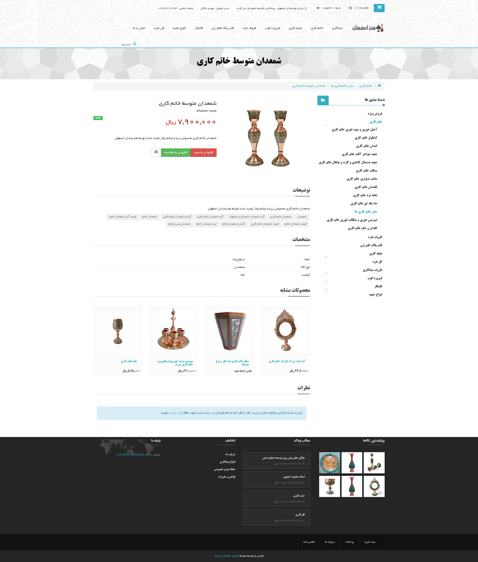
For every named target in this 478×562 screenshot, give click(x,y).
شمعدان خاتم (149, 216)
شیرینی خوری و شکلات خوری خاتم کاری (352, 220)
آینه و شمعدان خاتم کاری (177, 216)
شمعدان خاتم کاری (280, 216)
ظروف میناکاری (372, 270)
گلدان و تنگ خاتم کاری (362, 228)
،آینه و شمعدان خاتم (233, 224)
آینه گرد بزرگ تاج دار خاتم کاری (287, 361)
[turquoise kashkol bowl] (374, 462)
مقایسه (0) (361, 7)
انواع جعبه (179, 28)
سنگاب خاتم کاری (366, 171)
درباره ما (230, 454)
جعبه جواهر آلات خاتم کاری (359, 154)
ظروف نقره (249, 28)
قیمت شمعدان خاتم (295, 224)
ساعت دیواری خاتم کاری (362, 179)
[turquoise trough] (329, 486)
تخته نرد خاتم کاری (365, 195)
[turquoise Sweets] (329, 462)
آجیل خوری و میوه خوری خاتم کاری (354, 129)
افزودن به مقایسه (175, 152)
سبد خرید (369, 542)
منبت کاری (299, 496)
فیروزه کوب (272, 28)
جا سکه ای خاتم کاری (364, 203)
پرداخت (349, 542)
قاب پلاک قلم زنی (223, 28)
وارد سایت (176, 413)
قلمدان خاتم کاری (366, 187)
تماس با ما (139, 28)
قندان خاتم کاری (366, 146)
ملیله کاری (295, 28)
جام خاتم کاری (129, 361)
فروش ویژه (375, 114)
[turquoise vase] (352, 462)
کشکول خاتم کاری (366, 138)
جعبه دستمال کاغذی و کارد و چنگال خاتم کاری (348, 162)
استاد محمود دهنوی (294, 477)
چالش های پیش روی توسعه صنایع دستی (283, 458)
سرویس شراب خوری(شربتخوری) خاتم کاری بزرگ (175, 363)
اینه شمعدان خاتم (206, 224)
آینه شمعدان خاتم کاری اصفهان (246, 216)
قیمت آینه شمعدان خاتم (122, 216)
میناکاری (337, 28)
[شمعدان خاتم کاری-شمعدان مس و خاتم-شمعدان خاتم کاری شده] (267, 139)
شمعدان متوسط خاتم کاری (309, 86)
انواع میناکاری (227, 462)
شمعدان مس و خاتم (179, 224)
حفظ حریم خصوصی (224, 469)
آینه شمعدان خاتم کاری (210, 216)
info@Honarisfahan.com (134, 454)
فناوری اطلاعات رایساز (226, 556)
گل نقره (159, 28)
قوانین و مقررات (226, 477)
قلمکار (199, 28)
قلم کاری (300, 514)
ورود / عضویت (331, 7)
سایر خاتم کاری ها (343, 86)
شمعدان (301, 216)
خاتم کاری (317, 28)
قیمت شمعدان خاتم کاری (265, 224)
